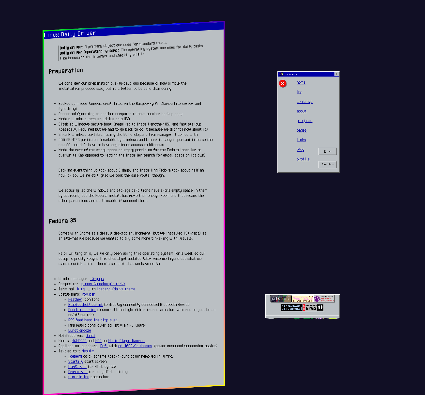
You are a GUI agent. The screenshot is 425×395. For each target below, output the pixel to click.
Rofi (104, 345)
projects (304, 120)
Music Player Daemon (126, 340)
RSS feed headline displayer (93, 319)
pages (302, 130)
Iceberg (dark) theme (116, 288)
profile (303, 159)
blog (300, 149)
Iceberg (75, 356)
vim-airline (78, 376)
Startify (75, 361)
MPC (98, 340)
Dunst (90, 335)
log (299, 91)
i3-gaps (97, 278)
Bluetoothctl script (85, 304)
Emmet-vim (78, 371)
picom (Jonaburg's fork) (103, 283)
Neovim (88, 350)
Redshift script (82, 309)
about (301, 111)
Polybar (88, 294)
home (301, 82)
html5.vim (77, 366)
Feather (75, 299)
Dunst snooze (79, 330)
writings (305, 101)
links (301, 139)
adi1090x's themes (135, 345)
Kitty (81, 288)
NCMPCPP (79, 340)
